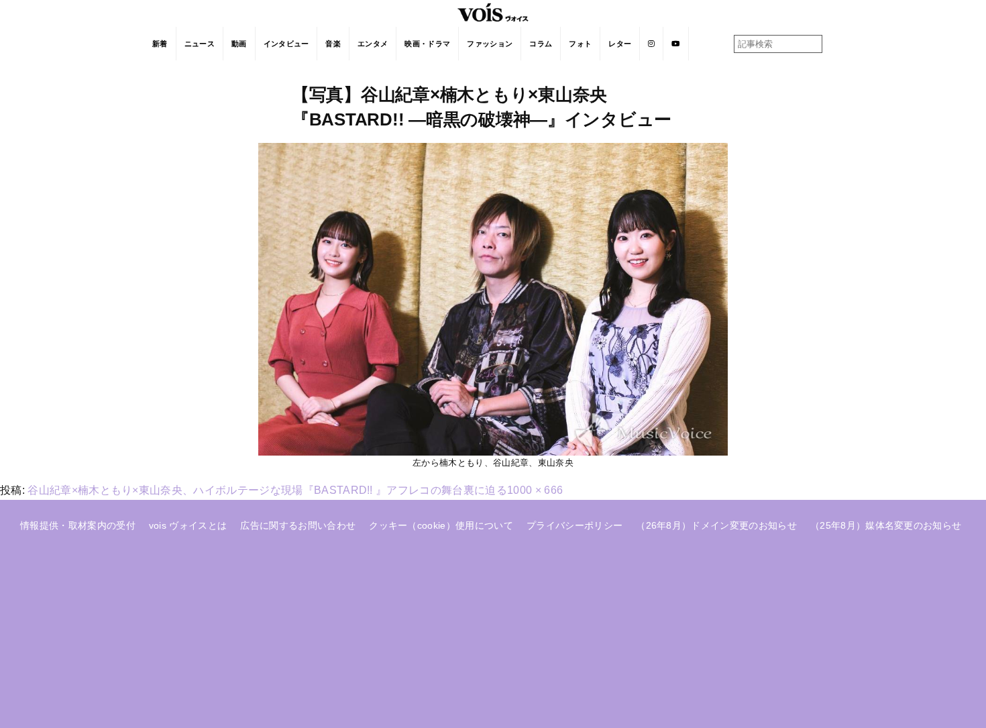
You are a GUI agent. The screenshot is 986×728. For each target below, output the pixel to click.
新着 (160, 44)
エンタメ (373, 44)
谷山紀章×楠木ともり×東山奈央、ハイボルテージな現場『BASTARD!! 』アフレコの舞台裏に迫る (267, 490)
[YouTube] (675, 43)
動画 (239, 44)
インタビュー (286, 44)
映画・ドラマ (427, 44)
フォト (580, 44)
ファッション (489, 44)
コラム (540, 44)
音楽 (333, 44)
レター (619, 44)
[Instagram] (651, 43)
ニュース (199, 44)
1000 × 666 (535, 490)
